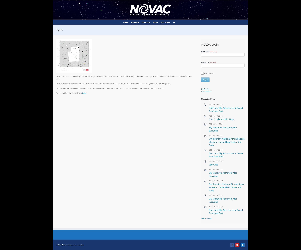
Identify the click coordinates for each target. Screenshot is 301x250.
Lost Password (206, 91)
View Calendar (206, 218)
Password (208, 62)
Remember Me (209, 73)
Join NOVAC (205, 89)
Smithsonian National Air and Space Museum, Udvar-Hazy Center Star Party (226, 142)
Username (209, 51)
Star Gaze (213, 164)
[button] (174, 22)
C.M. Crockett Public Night (222, 119)
